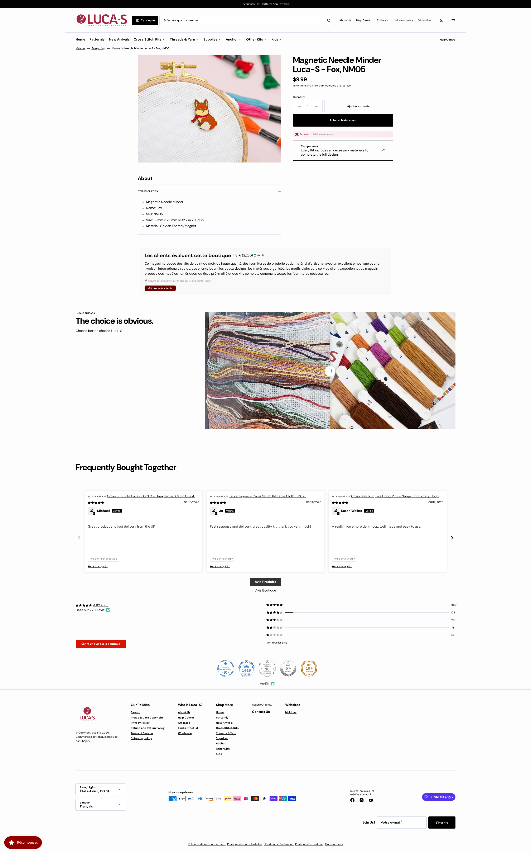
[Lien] (265, 4)
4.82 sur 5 (100, 605)
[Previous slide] (79, 537)
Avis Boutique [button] (265, 590)
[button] (452, 20)
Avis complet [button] (98, 566)
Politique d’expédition (309, 844)
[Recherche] (329, 20)
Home (220, 712)
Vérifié (265, 684)
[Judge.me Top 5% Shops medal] (288, 668)
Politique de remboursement (207, 844)
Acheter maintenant (343, 120)
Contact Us (261, 712)
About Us (184, 712)
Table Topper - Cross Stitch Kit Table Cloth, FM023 (267, 496)
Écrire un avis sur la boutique (100, 644)
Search (135, 712)
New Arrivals (224, 723)
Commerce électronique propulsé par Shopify (96, 739)
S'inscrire (442, 822)
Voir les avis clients (160, 288)
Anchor (221, 743)
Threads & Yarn (226, 733)
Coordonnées (334, 844)
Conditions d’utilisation (279, 844)
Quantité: (299, 97)
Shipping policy (141, 738)
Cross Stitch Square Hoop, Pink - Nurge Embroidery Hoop (395, 496)
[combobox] (247, 20)
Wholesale (185, 733)
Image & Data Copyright (147, 717)
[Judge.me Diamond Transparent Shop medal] (225, 668)
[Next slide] (452, 537)
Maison (80, 48)
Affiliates (184, 723)
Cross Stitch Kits (227, 728)
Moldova (290, 712)
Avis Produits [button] (265, 582)
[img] (96, 502)
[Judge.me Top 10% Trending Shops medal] (309, 668)
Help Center (186, 717)
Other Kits (223, 748)
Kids (219, 754)
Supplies (222, 738)
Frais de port (315, 85)
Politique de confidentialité (244, 844)
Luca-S (96, 732)
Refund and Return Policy (148, 728)
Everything (98, 48)
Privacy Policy (140, 723)
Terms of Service (142, 733)
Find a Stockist (188, 728)
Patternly (284, 4)
